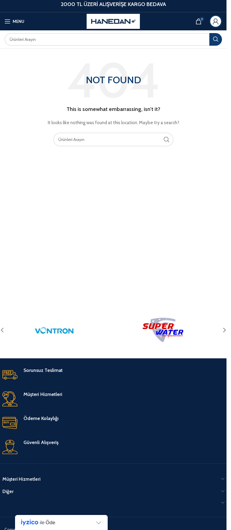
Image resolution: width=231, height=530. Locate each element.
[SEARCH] (215, 39)
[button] (224, 330)
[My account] (215, 21)
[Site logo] (113, 20)
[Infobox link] (113, 374)
